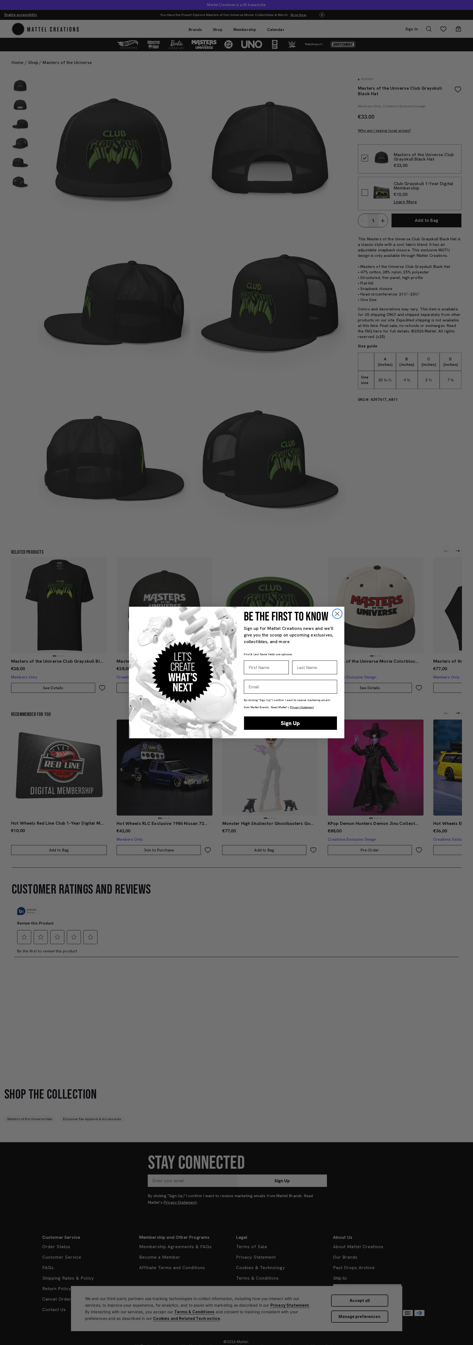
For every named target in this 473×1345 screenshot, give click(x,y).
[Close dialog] (337, 614)
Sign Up (290, 723)
